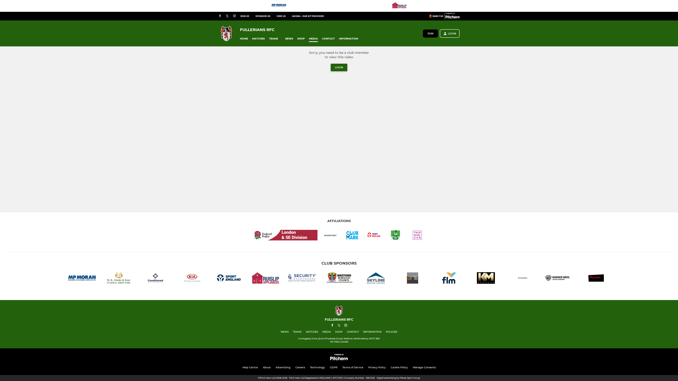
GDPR (333, 367)
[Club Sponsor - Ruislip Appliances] (399, 6)
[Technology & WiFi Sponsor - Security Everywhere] (302, 278)
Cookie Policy (399, 367)
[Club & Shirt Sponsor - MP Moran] (278, 6)
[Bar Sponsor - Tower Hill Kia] (192, 278)
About (267, 367)
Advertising (283, 367)
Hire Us (281, 16)
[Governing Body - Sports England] (229, 278)
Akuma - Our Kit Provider (308, 16)
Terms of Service (352, 367)
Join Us (244, 16)
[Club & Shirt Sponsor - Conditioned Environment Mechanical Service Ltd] (155, 278)
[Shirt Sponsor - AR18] (412, 278)
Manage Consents (424, 367)
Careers (300, 367)
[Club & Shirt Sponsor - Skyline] (376, 278)
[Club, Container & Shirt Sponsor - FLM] (449, 278)
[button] (244, 38)
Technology (317, 367)
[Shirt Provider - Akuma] (523, 278)
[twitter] (227, 16)
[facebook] (220, 16)
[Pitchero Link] (452, 18)
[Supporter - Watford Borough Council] (339, 278)
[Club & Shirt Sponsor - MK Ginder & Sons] (119, 278)
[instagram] (234, 16)
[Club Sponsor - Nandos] (596, 278)
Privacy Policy (377, 367)
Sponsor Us (262, 16)
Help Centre (250, 367)
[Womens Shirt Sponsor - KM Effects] (486, 278)
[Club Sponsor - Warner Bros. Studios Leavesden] (559, 278)
